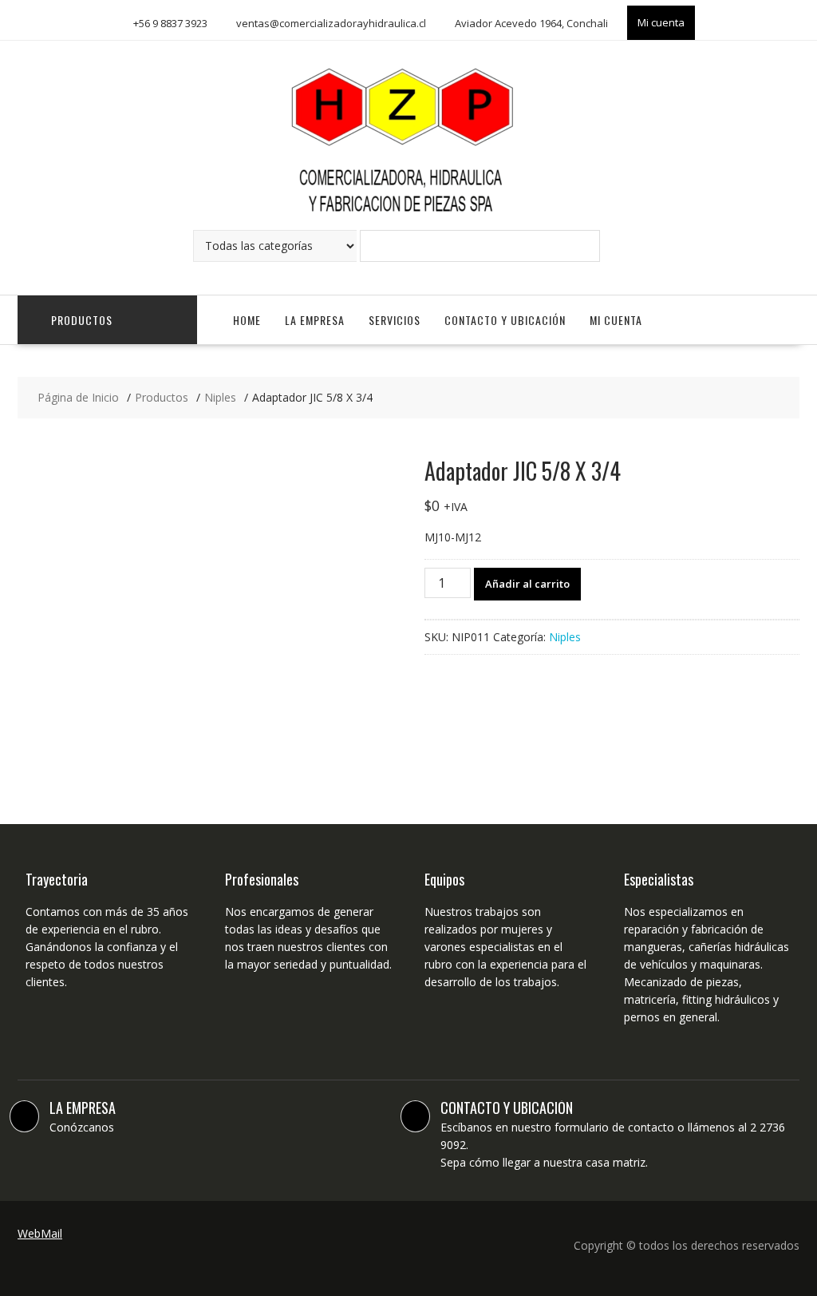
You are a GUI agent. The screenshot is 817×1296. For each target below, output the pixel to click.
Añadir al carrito (527, 584)
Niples (565, 636)
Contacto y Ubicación (505, 319)
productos (81, 319)
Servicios (394, 319)
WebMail (40, 1233)
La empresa (315, 319)
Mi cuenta (661, 22)
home (247, 319)
